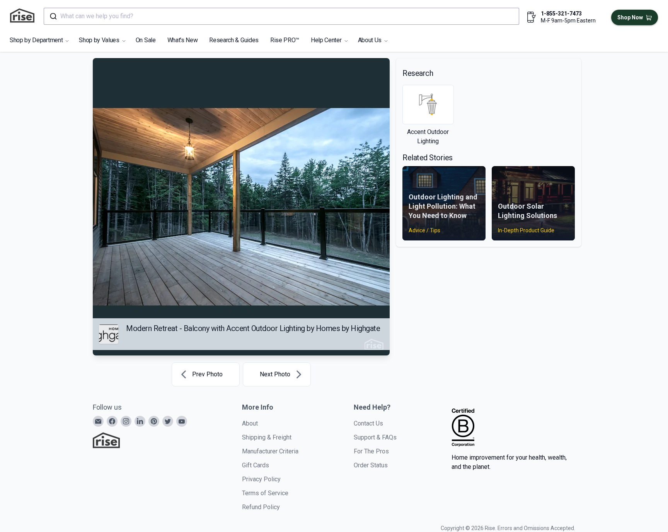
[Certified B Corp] (463, 427)
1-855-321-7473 (561, 13)
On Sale (146, 40)
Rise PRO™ (284, 40)
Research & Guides (234, 40)
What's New (182, 40)
